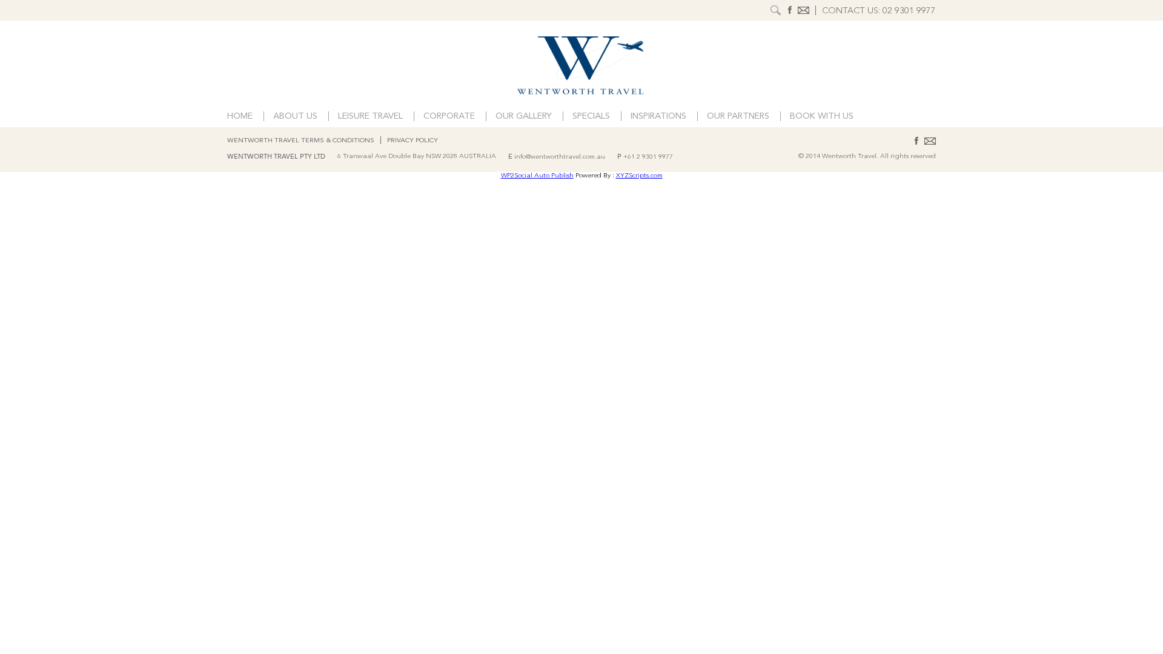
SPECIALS (591, 116)
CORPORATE (449, 116)
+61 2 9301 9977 (648, 157)
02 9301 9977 (909, 11)
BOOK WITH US (821, 116)
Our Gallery (523, 116)
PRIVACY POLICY (412, 140)
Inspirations (658, 116)
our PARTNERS (738, 116)
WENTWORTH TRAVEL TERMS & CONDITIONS (300, 140)
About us (295, 116)
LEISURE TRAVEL (370, 116)
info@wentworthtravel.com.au (559, 157)
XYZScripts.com (639, 176)
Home (240, 116)
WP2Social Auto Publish (537, 176)
